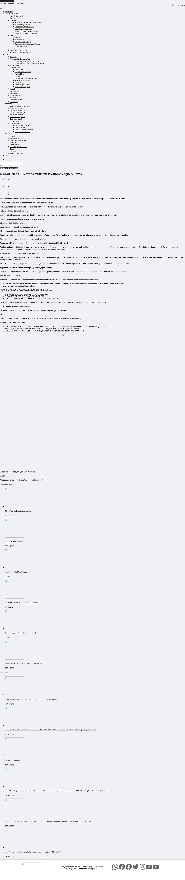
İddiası (12, 18)
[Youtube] (149, 867)
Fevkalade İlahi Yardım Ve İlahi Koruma (28, 22)
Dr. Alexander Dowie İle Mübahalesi (27, 33)
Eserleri (12, 35)
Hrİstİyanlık (14, 97)
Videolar (13, 142)
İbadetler (13, 89)
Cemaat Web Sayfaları (22, 125)
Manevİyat (13, 93)
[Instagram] (142, 867)
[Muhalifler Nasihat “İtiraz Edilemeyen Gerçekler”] (14, 659)
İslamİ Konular (15, 95)
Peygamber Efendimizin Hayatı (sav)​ (27, 61)
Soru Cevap (14, 102)
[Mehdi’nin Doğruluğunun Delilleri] (14, 506)
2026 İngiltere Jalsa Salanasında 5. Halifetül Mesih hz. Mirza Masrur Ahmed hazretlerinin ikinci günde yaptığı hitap (50, 730)
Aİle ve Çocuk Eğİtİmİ (22, 80)
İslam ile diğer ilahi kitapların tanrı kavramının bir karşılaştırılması (31, 699)
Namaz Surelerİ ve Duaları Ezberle (27, 78)
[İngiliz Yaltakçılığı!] (14, 756)
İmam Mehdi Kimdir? (17, 16)
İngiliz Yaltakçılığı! (12, 760)
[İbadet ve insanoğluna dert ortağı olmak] (14, 628)
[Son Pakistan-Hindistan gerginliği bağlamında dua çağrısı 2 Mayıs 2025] (14, 847)
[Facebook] (122, 867)
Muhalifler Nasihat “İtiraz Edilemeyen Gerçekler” (24, 663)
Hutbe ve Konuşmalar (17, 117)
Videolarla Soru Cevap (18, 140)
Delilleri (14, 20)
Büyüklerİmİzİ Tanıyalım (23, 72)
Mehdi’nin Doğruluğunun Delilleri (18, 511)
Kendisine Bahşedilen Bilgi (24, 27)
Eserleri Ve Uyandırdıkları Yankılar (26, 31)
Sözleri (12, 48)
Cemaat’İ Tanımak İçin (17, 112)
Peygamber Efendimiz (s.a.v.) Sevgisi (27, 44)
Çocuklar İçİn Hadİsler (22, 85)
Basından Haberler (16, 119)
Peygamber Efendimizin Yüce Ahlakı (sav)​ (29, 63)
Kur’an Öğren (19, 74)
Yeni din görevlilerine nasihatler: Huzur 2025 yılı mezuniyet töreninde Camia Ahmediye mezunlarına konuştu (48, 821)
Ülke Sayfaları (20, 127)
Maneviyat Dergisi (16, 138)
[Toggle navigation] (1, 8)
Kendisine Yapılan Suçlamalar (20, 52)
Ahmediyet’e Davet (16, 108)
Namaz (17, 76)
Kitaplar (12, 136)
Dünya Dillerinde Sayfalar (24, 130)
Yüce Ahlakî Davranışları (23, 29)
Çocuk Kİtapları (15, 145)
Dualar (12, 149)
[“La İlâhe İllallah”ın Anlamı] (14, 567)
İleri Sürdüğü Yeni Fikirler (18, 50)
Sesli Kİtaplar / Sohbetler (18, 147)
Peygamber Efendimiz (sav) (21, 59)
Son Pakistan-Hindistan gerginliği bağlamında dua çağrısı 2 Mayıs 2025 (33, 852)
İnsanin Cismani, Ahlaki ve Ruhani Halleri (21, 603)
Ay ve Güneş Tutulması (23, 24)
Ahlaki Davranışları (21, 46)
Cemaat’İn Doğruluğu (17, 110)
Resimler (13, 151)
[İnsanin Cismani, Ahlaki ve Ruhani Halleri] (14, 598)
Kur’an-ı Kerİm (15, 65)
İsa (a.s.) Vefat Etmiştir (14, 541)
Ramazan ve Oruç (16, 100)
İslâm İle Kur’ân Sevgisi (23, 42)
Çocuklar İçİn (19, 82)
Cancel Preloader (7, 1)
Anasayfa (9, 11)
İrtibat (7, 155)
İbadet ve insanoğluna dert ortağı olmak (20, 633)
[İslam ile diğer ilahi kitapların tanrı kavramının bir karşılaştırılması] (14, 695)
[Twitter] (135, 867)
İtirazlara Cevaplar (16, 115)
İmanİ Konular (15, 91)
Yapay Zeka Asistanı (17, 153)
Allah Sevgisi (19, 39)
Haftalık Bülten (15, 121)
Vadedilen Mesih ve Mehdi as (20, 106)
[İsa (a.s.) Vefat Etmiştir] (14, 537)
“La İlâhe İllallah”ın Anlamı (16, 572)
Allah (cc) (13, 57)
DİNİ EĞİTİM (19, 70)
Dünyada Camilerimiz (22, 132)
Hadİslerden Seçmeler (22, 87)
